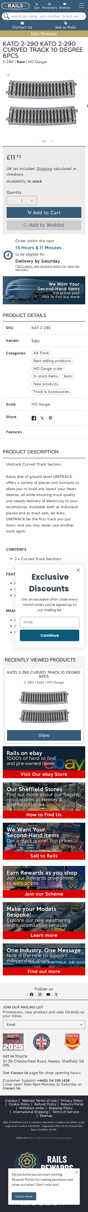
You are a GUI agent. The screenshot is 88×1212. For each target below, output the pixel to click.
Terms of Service (65, 1112)
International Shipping (30, 1112)
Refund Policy (45, 1104)
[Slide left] (35, 141)
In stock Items (46, 376)
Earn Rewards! (44, 33)
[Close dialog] (78, 570)
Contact (11, 1100)
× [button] (77, 1172)
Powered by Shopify (62, 1138)
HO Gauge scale (48, 368)
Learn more (24, 1196)
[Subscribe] (81, 1024)
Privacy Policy (72, 1100)
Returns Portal (72, 1104)
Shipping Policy (61, 1108)
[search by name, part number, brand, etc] (5, 16)
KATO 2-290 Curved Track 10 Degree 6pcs (44, 674)
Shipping (44, 168)
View (44, 735)
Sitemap (46, 1115)
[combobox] (44, 16)
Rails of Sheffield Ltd (39, 1138)
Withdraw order (31, 1108)
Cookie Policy (19, 1104)
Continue (49, 635)
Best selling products (52, 360)
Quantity (14, 192)
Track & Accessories (52, 391)
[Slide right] (52, 141)
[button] (37, 7)
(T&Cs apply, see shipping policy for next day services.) (47, 268)
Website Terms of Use (39, 1100)
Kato (21, 61)
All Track (41, 352)
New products (46, 384)
